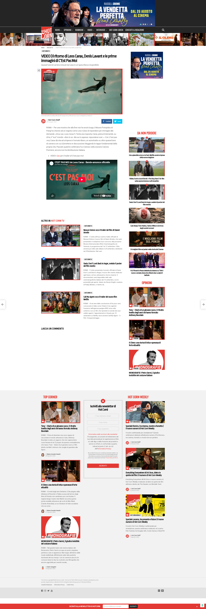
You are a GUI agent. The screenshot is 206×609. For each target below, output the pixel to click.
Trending (43, 258)
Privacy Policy (109, 457)
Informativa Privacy (104, 449)
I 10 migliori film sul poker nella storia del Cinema (146, 249)
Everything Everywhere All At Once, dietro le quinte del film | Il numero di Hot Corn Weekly (144, 473)
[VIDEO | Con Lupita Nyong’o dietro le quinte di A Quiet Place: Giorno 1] (203, 304)
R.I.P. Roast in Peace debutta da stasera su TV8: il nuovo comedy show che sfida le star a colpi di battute (147, 273)
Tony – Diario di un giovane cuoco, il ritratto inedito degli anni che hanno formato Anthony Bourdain (146, 312)
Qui (58, 156)
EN (162, 590)
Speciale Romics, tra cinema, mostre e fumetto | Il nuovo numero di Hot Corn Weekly (145, 427)
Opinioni (67, 30)
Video (89, 30)
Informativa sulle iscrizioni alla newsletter (102, 434)
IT (159, 590)
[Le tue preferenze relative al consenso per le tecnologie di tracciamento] (202, 605)
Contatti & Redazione (134, 30)
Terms (116, 457)
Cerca (163, 30)
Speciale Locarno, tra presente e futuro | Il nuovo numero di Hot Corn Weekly (145, 520)
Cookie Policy (70, 585)
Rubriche (79, 30)
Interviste (100, 30)
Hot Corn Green (116, 30)
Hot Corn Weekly (135, 422)
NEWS (57, 30)
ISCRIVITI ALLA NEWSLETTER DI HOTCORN (84, 606)
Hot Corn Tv (57, 220)
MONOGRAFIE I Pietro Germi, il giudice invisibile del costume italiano (144, 374)
